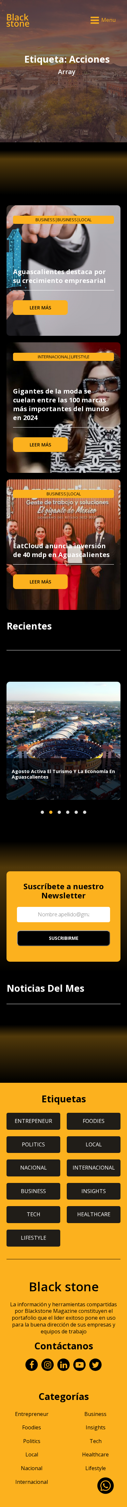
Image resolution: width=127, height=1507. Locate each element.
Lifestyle (80, 357)
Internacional (53, 357)
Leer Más (40, 307)
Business (45, 220)
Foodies (31, 1427)
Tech (96, 1441)
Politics (31, 1441)
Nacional (31, 1468)
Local (85, 220)
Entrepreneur (32, 1414)
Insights (96, 1427)
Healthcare (95, 1454)
